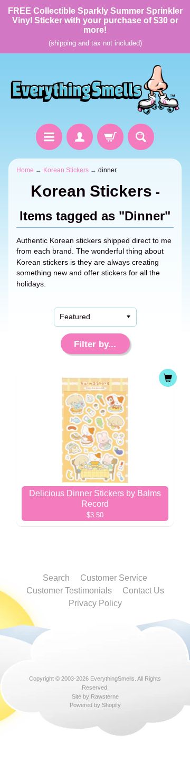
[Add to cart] (168, 378)
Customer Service (113, 577)
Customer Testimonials (69, 590)
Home (25, 170)
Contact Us (143, 590)
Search (56, 577)
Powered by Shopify (95, 705)
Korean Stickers (66, 170)
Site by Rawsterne (95, 696)
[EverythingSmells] (95, 90)
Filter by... (95, 344)
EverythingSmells (112, 678)
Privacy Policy (95, 603)
